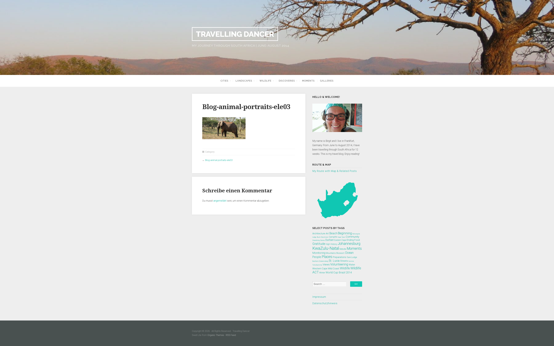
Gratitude (318, 244)
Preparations (339, 257)
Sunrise (351, 261)
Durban (329, 240)
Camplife (333, 237)
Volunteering (339, 264)
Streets (344, 261)
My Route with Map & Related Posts (334, 171)
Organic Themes (215, 335)
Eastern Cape (340, 240)
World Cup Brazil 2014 (339, 272)
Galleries (327, 81)
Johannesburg (349, 244)
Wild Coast (333, 268)
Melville (343, 249)
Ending (350, 240)
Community (352, 236)
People (316, 257)
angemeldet (220, 200)
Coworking (316, 240)
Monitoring (318, 252)
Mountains (331, 253)
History (334, 244)
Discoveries (287, 81)
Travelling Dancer (235, 34)
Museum (340, 253)
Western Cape (319, 268)
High (328, 244)
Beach (333, 233)
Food (357, 240)
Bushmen (324, 237)
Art (327, 233)
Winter (322, 272)
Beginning (345, 233)
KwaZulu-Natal (325, 248)
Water (352, 264)
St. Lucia (334, 260)
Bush (319, 237)
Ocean (349, 252)
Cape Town (341, 237)
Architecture (318, 233)
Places (327, 257)
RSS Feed (231, 335)
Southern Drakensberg (320, 261)
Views (326, 264)
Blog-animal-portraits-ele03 (219, 160)
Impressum (319, 296)
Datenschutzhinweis (324, 303)
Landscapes (244, 81)
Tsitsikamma (317, 265)
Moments (308, 81)
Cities (224, 81)
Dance (322, 240)
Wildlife (265, 81)
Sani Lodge (352, 257)
